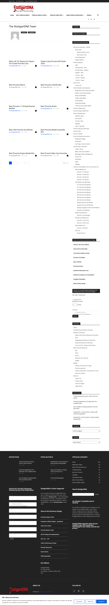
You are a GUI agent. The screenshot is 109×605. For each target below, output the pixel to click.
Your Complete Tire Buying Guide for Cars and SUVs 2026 (85, 407)
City (10, 507)
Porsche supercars (80, 368)
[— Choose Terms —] (86, 312)
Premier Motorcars (46, 547)
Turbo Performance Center (48, 543)
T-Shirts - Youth (79, 80)
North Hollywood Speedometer (50, 534)
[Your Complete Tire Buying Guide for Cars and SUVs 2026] (13, 480)
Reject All (90, 601)
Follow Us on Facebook (79, 33)
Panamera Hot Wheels (83, 210)
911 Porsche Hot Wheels (84, 184)
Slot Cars (77, 230)
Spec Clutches (77, 262)
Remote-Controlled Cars (82, 218)
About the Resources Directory (84, 343)
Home (12, 15)
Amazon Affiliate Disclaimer (31, 1)
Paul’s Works (44, 552)
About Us (76, 376)
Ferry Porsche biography (57, 478)
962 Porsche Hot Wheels (84, 200)
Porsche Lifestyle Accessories (81, 136)
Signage (77, 123)
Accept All (101, 601)
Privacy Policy (79, 381)
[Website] (94, 19)
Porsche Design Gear (79, 108)
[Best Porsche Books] (54, 97)
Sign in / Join (12, 1)
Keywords (12, 532)
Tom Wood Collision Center (81, 253)
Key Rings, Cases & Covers (82, 144)
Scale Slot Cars (81, 233)
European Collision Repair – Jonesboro (52, 521)
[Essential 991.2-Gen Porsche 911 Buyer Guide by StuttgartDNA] (45, 464)
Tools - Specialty (79, 126)
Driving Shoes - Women (81, 70)
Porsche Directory (56, 15)
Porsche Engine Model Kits (81, 111)
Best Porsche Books (49, 106)
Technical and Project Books (83, 106)
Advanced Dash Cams (83, 52)
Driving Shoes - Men (81, 67)
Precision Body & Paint (47, 517)
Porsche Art (76, 83)
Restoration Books (80, 103)
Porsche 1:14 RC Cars (83, 220)
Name (10, 495)
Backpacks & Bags (80, 139)
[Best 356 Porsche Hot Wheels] (23, 121)
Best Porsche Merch (23, 15)
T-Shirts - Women (80, 78)
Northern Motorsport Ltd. (81, 270)
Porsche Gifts (77, 131)
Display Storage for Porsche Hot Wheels (88, 207)
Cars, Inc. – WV (45, 539)
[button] (98, 15)
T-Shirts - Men (79, 75)
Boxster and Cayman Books (83, 93)
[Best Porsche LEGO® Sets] (54, 76)
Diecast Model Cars (80, 169)
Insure (77, 355)
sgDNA (89, 15)
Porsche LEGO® (77, 134)
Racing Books (79, 100)
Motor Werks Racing (79, 283)
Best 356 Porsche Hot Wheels (21, 130)
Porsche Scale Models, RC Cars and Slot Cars (86, 167)
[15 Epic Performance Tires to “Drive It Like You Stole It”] (13, 464)
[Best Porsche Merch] (23, 76)
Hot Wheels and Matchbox (82, 182)
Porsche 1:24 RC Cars (83, 223)
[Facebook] (88, 19)
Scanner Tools (79, 121)
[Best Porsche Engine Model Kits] (23, 144)
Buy (76, 350)
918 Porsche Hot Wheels (84, 190)
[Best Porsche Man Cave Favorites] (54, 144)
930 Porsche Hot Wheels (84, 192)
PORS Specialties (45, 556)
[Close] (107, 596)
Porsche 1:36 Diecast (83, 177)
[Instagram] (91, 19)
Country (11, 520)
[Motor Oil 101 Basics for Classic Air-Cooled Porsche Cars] (23, 52)
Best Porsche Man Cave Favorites (54, 153)
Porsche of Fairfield (79, 257)
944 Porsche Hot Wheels (84, 197)
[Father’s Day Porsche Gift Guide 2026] (54, 52)
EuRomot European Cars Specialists (83, 275)
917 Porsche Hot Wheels (84, 187)
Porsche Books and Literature (81, 88)
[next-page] (27, 163)
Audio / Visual (79, 149)
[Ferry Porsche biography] (45, 480)
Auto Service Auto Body (80, 249)
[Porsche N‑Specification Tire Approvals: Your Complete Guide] (13, 472)
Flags (76, 162)
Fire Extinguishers (80, 57)
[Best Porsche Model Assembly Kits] (54, 121)
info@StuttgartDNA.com (46, 591)
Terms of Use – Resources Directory (85, 345)
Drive (76, 353)
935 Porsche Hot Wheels (84, 195)
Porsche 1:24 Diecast (83, 174)
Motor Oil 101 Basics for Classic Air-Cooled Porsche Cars (21, 62)
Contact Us (78, 378)
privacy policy (58, 502)
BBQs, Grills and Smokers (82, 151)
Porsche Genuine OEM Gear (81, 128)
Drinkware (78, 141)
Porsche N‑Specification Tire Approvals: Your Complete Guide (85, 402)
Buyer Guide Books (80, 95)
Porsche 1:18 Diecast (83, 172)
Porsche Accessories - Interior (81, 47)
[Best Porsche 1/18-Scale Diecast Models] (23, 97)
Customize (79, 601)
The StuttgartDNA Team (14, 65)
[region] (54, 600)
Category (74, 309)
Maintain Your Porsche (81, 358)
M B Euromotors (78, 266)
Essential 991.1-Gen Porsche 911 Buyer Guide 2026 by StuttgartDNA (85, 413)
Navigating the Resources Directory (85, 340)
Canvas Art (78, 85)
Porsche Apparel (78, 62)
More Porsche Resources (74, 15)
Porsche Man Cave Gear (80, 146)
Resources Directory (79, 332)
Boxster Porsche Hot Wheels (85, 202)
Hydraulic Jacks (79, 116)
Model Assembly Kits (81, 212)
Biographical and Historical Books (84, 90)
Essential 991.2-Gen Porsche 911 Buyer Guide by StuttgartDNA (86, 418)
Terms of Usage (79, 383)
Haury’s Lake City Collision (81, 244)
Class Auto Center (46, 526)
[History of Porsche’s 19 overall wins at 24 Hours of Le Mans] (45, 472)
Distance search (78, 301)
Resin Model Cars (80, 225)
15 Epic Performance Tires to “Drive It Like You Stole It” (85, 397)
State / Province (13, 514)
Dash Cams (78, 50)
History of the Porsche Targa (83, 365)
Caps (76, 65)
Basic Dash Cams (82, 55)
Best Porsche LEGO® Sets (51, 85)
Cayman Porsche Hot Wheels (85, 205)
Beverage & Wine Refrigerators (84, 154)
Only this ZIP (77, 299)
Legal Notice (78, 386)
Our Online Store (20, 1)
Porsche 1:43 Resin (82, 228)
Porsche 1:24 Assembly (83, 215)
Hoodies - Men (79, 72)
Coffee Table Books (80, 98)
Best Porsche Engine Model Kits (21, 153)
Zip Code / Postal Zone (78, 295)
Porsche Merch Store (39, 15)
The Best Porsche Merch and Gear (83, 330)
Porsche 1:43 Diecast (83, 179)
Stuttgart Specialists (79, 279)
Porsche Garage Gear (79, 113)
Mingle (77, 360)
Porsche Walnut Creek (47, 530)
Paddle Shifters (79, 60)
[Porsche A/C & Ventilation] (86, 314)
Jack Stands (78, 118)
